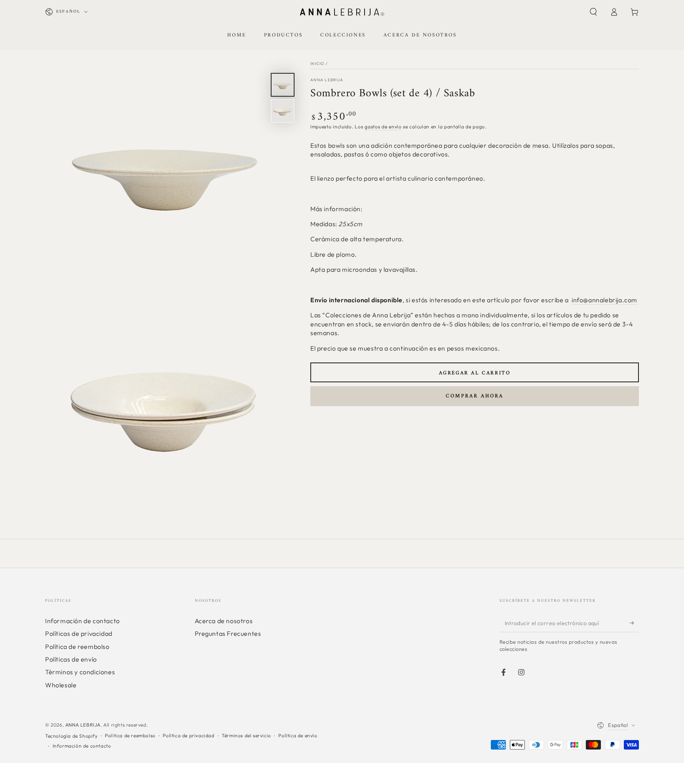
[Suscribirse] (634, 623)
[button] (593, 12)
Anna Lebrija (327, 79)
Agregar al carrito (475, 373)
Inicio (317, 63)
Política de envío (297, 735)
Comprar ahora (475, 396)
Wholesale (60, 685)
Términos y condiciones (80, 672)
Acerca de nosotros (224, 621)
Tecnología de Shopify (71, 736)
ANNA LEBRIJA (83, 725)
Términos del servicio (246, 735)
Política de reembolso (77, 646)
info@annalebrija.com (604, 300)
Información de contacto (82, 621)
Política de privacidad (188, 735)
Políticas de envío (71, 659)
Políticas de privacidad (78, 633)
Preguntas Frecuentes (228, 633)
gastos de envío (383, 127)
